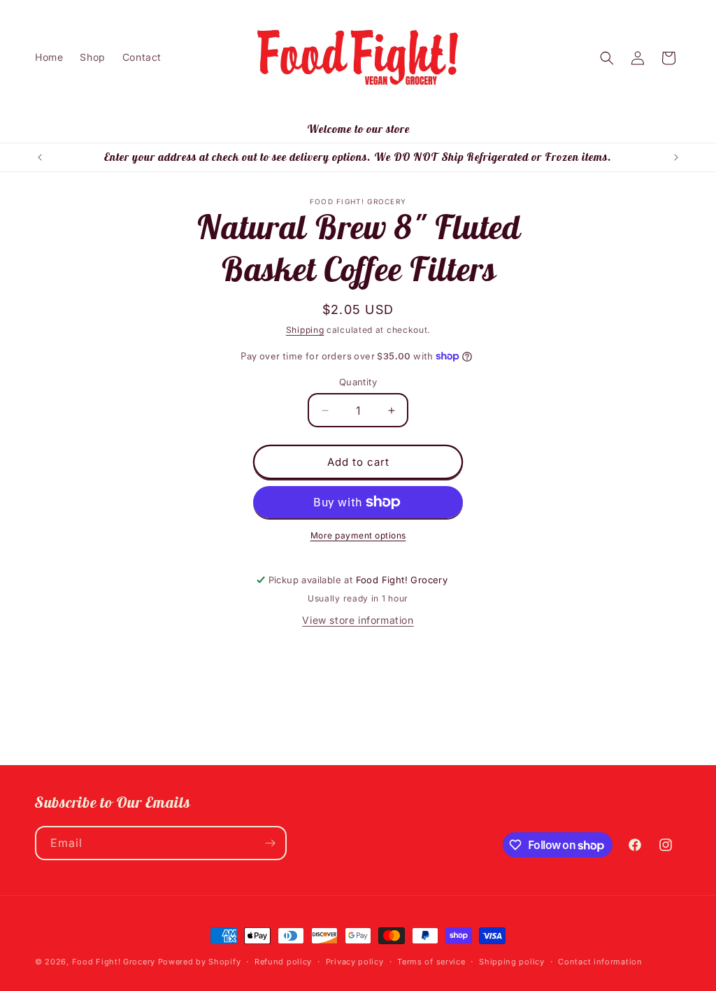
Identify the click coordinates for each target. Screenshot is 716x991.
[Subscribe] (270, 843)
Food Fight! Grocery (113, 962)
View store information (357, 620)
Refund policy (283, 962)
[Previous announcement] (39, 157)
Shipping (305, 330)
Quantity (358, 381)
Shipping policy (512, 962)
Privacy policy (355, 962)
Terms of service (431, 962)
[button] (607, 58)
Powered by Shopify (199, 962)
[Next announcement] (676, 157)
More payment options (358, 535)
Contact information (600, 962)
